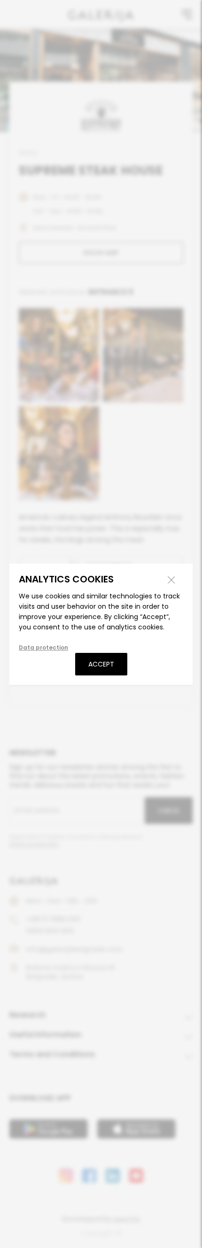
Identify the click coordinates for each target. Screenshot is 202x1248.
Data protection (43, 647)
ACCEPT (101, 664)
